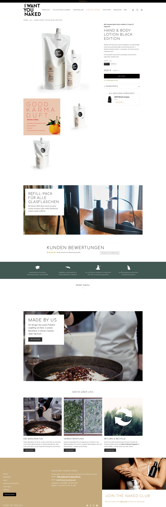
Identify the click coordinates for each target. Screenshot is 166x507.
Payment (5, 474)
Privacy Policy (7, 486)
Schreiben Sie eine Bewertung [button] (109, 253)
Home (25, 20)
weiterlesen (29, 450)
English (82, 1)
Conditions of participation (10, 483)
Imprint (5, 480)
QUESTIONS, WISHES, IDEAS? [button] (64, 471)
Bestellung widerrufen (9, 494)
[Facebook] (87, 505)
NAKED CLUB (123, 502)
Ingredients (112, 86)
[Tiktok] (90, 505)
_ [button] (3, 471)
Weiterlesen (35, 339)
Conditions (6, 490)
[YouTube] (97, 505)
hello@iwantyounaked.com (66, 480)
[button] (46, 10)
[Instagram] (93, 505)
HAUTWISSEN (7, 477)
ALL (31, 20)
